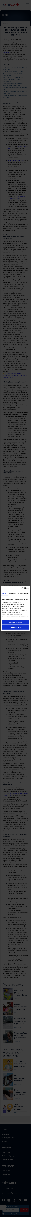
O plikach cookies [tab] (23, 593)
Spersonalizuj (14, 627)
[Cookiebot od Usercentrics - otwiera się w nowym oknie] (22, 588)
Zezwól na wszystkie (15, 622)
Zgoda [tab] (4, 593)
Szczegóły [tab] (12, 593)
